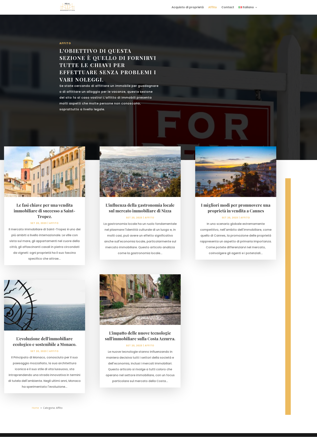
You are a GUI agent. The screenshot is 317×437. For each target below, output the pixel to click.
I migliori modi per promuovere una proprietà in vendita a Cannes (235, 207)
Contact (227, 7)
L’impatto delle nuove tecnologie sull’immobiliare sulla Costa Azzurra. (140, 335)
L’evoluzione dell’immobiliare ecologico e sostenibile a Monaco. (44, 341)
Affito (212, 7)
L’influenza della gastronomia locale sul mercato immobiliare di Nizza (140, 207)
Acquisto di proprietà (188, 7)
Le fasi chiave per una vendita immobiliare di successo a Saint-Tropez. (44, 210)
